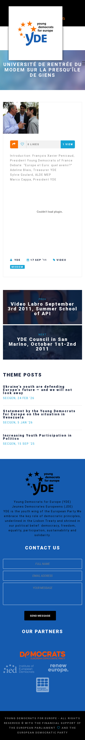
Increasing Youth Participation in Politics (37, 437)
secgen (9, 398)
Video (61, 259)
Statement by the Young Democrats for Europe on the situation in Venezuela (39, 414)
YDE (17, 259)
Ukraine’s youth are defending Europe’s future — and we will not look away (37, 390)
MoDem (17, 266)
